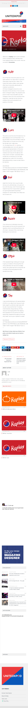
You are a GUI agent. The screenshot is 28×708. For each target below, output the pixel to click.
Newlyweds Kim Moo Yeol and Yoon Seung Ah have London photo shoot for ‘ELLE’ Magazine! (17, 603)
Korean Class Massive (7, 693)
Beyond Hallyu (5, 696)
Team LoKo (4, 698)
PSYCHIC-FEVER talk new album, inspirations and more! (16, 574)
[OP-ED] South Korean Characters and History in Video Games (17, 595)
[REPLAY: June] (14, 448)
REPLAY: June (6, 457)
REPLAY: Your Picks (7, 433)
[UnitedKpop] (14, 13)
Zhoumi (12, 339)
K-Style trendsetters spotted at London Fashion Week (16, 588)
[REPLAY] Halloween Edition (9, 409)
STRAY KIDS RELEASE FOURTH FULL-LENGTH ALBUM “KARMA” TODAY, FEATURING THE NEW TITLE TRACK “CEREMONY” (14, 3)
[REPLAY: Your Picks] (14, 424)
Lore (6, 49)
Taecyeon (5, 339)
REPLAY (5, 42)
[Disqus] (14, 482)
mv (16, 145)
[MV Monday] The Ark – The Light (16, 580)
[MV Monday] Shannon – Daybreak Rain (7, 360)
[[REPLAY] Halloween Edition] (14, 399)
